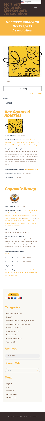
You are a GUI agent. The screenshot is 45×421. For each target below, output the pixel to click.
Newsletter (9, 335)
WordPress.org (11, 398)
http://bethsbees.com (31, 169)
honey (15, 272)
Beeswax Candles (18, 142)
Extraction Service (16, 218)
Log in (8, 387)
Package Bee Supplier (17, 223)
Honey (37, 142)
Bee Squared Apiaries (17, 113)
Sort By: (5, 98)
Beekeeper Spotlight (12, 313)
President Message (12, 338)
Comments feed (11, 394)
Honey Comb (19, 145)
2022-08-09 (6, 81)
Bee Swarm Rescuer (28, 139)
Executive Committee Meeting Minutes (18, 320)
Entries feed (10, 391)
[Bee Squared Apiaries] (22, 61)
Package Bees (33, 272)
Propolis (33, 223)
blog (7, 317)
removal (7, 275)
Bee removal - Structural (23, 213)
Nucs (26, 272)
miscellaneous (11, 331)
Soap (35, 145)
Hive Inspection (29, 142)
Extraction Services (29, 218)
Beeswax (8, 142)
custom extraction (27, 270)
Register (9, 384)
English (27, 2)
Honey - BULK (9, 145)
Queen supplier (10, 225)
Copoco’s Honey (20, 188)
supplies (14, 275)
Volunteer (9, 342)
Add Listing (22, 89)
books (19, 270)
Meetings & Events (12, 328)
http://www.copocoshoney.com (14, 254)
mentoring (21, 272)
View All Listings (36, 94)
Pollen (31, 145)
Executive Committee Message (16, 324)
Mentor (26, 145)
